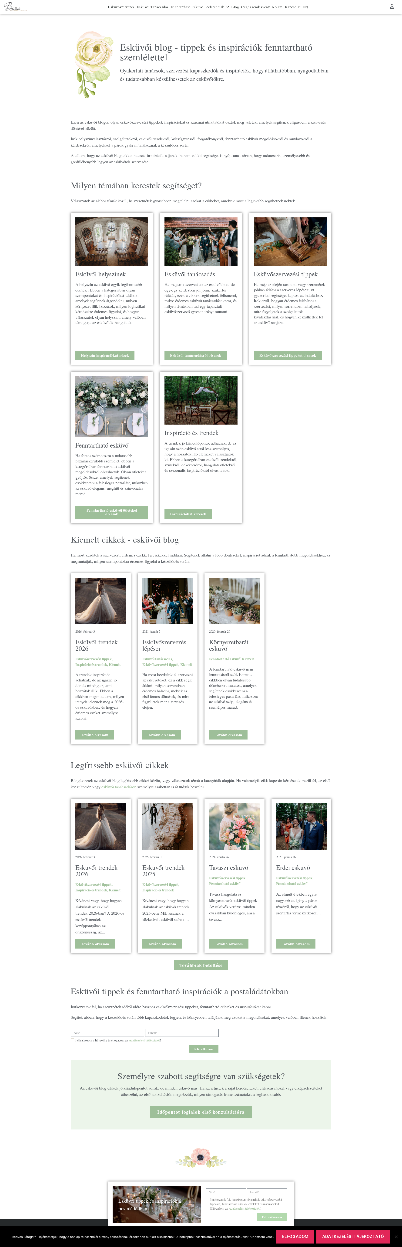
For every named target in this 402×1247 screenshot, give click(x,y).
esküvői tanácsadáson (118, 786)
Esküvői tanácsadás (157, 658)
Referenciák (214, 6)
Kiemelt (115, 664)
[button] (201, 965)
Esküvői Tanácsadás (152, 6)
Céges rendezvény (255, 6)
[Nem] (396, 1236)
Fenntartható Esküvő (187, 6)
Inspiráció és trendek (91, 664)
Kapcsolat (293, 6)
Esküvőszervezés (121, 6)
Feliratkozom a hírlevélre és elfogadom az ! (118, 1040)
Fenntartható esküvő (224, 658)
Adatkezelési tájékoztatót (144, 1040)
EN (305, 6)
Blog (235, 6)
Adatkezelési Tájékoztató (353, 1236)
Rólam (277, 6)
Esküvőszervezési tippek (93, 658)
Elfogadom (295, 1236)
